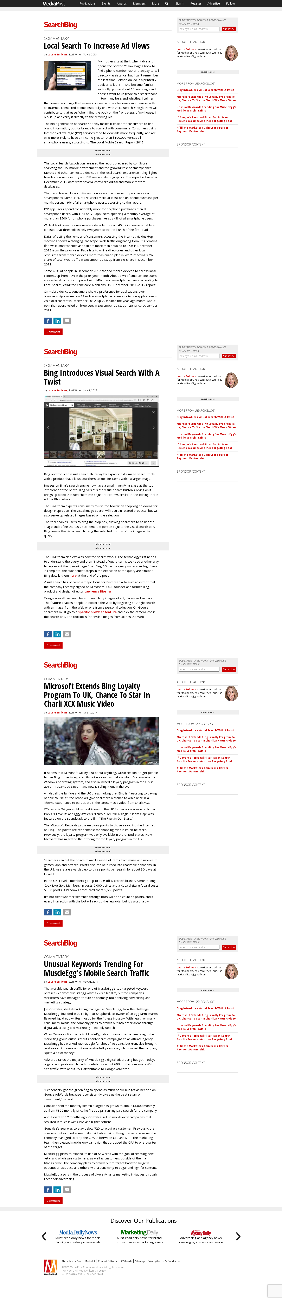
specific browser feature (97, 612)
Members (139, 3)
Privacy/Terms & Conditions (164, 1261)
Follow (230, 3)
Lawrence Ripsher (98, 591)
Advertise (213, 3)
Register (195, 3)
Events (106, 3)
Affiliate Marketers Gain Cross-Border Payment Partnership (202, 129)
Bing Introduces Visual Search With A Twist (205, 90)
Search (167, 3)
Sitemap (140, 1261)
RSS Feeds (126, 1261)
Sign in (179, 3)
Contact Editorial (107, 1261)
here (73, 575)
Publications (87, 3)
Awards (122, 3)
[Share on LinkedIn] (57, 321)
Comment (53, 332)
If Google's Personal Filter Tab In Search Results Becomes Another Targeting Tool (204, 119)
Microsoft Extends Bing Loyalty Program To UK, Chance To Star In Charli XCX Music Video (206, 98)
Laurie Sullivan (57, 54)
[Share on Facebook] (48, 321)
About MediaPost (72, 1261)
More (155, 3)
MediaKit (90, 1261)
